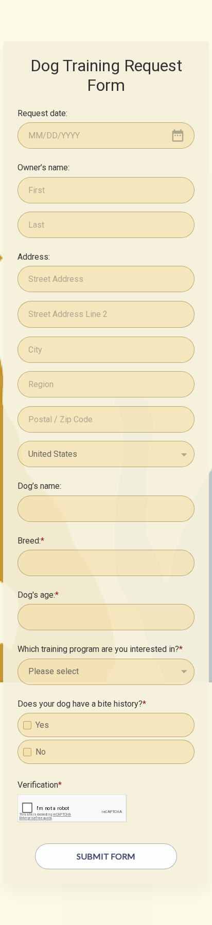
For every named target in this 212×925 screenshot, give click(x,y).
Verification (37, 785)
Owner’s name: (43, 167)
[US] (106, 454)
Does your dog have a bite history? (80, 704)
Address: (33, 257)
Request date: (42, 113)
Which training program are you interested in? (98, 649)
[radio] (27, 725)
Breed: (29, 541)
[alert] (106, 135)
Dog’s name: (39, 486)
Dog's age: (36, 595)
